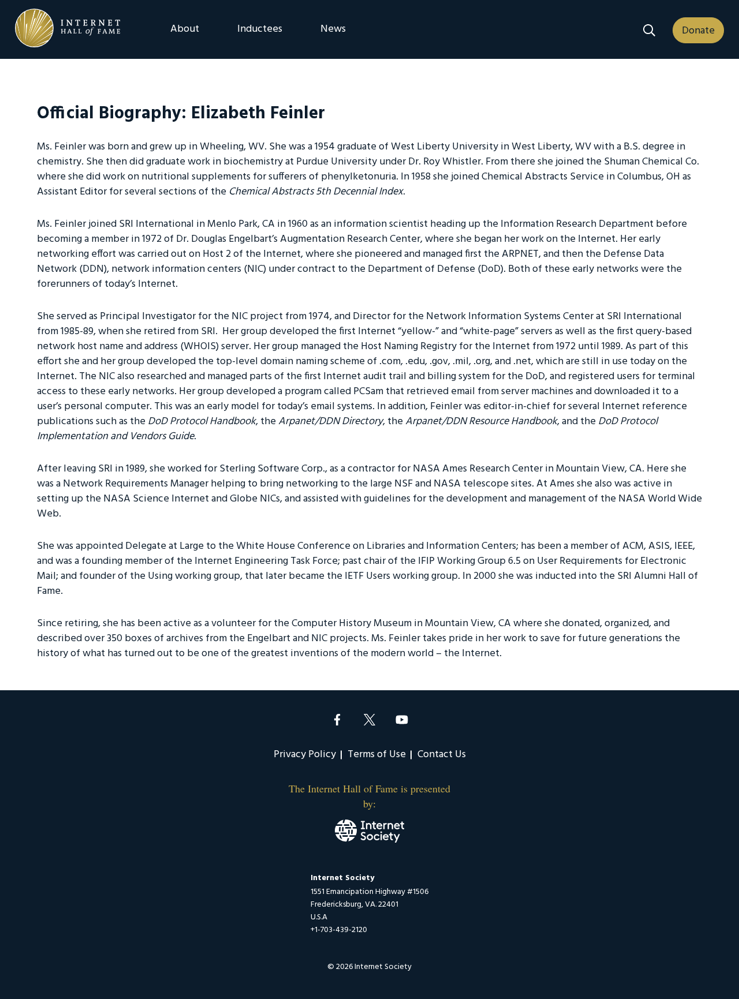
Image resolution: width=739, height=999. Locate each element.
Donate (698, 31)
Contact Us (441, 754)
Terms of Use (377, 754)
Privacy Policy (305, 754)
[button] (649, 30)
